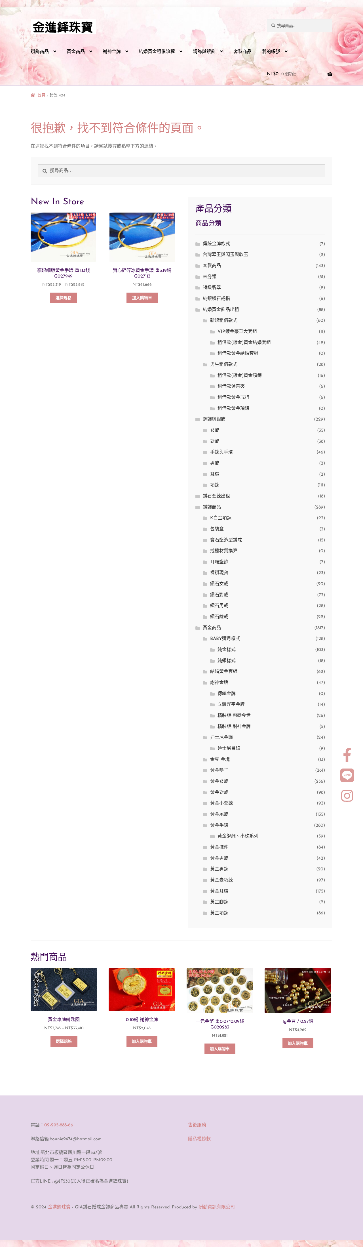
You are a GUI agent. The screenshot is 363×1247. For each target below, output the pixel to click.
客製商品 (242, 52)
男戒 (214, 463)
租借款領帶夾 (231, 386)
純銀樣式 (227, 661)
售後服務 (197, 1125)
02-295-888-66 (58, 1125)
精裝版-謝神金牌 (234, 727)
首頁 (41, 95)
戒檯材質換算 (223, 551)
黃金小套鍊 (221, 803)
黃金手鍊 (219, 825)
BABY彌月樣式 (225, 639)
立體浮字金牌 (231, 704)
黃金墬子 (219, 770)
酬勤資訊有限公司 (217, 1207)
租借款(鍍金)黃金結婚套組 (244, 343)
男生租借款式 (223, 364)
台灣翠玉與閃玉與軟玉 (225, 255)
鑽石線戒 (219, 617)
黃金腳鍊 (219, 902)
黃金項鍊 (219, 913)
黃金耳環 (219, 891)
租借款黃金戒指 (233, 397)
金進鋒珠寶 (59, 1207)
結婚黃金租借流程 (157, 52)
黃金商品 (76, 52)
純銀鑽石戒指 (216, 299)
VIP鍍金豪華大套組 (237, 331)
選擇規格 (63, 298)
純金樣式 (227, 650)
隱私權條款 (199, 1139)
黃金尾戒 (219, 814)
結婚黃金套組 (223, 671)
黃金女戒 (219, 781)
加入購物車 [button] (142, 298)
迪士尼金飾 (221, 737)
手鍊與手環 (221, 452)
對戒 (214, 441)
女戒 (214, 430)
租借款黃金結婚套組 (238, 353)
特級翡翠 (212, 287)
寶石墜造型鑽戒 (226, 540)
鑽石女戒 (219, 584)
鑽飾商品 (40, 52)
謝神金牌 (112, 52)
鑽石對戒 (219, 595)
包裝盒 (217, 529)
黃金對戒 (219, 792)
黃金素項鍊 (221, 880)
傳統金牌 (227, 694)
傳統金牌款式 (216, 244)
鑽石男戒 (219, 606)
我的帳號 (271, 52)
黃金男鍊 (219, 869)
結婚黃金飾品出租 (221, 310)
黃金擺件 (219, 847)
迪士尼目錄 (229, 748)
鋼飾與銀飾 (204, 52)
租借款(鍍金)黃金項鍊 (240, 375)
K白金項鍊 (220, 518)
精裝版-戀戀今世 (234, 715)
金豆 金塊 (220, 759)
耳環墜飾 (219, 562)
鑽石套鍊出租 (216, 496)
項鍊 (214, 485)
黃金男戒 (219, 858)
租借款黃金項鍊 (233, 408)
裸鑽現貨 (219, 573)
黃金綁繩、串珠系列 (238, 836)
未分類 (209, 277)
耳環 (214, 474)
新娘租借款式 (223, 320)
